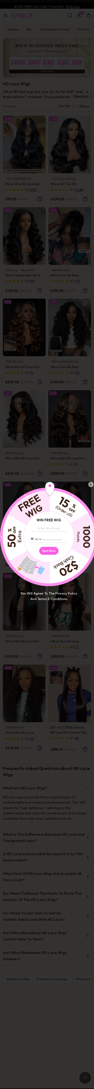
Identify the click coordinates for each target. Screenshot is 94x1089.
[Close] (91, 484)
